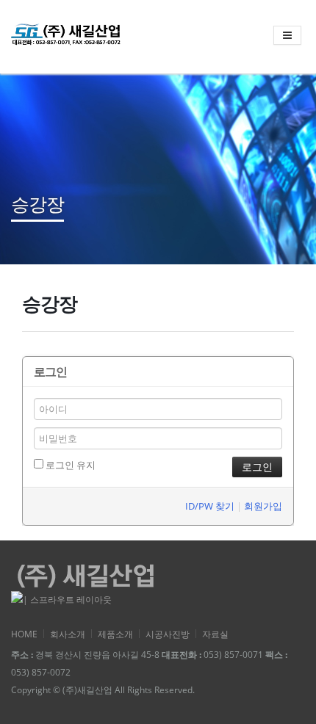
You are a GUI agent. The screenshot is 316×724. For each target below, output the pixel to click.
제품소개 (115, 634)
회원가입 (263, 506)
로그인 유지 (69, 464)
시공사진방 (168, 634)
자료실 (215, 634)
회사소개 (67, 634)
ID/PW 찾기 (209, 506)
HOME (24, 634)
